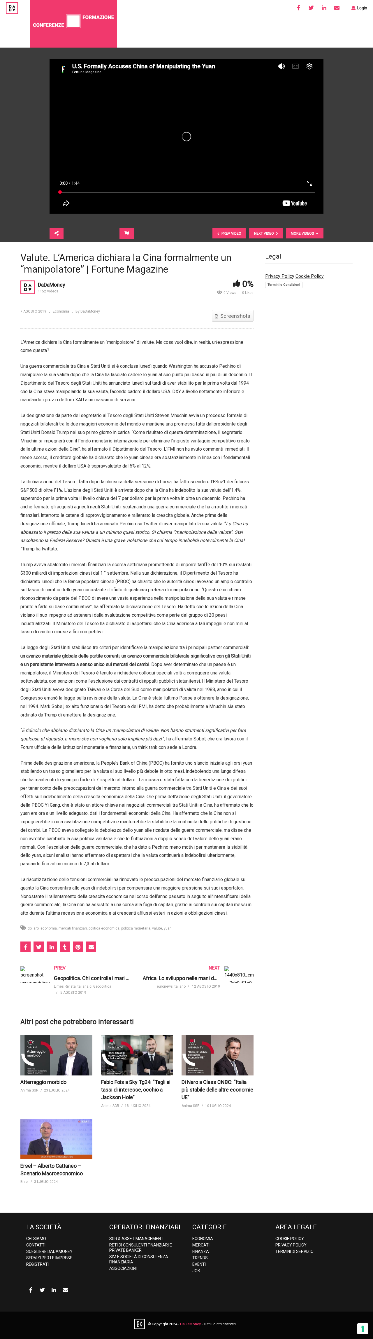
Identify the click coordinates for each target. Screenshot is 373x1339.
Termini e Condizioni (284, 285)
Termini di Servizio (294, 1251)
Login (361, 8)
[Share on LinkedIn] (52, 947)
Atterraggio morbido (43, 1082)
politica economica (104, 928)
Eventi (199, 1264)
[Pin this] (78, 947)
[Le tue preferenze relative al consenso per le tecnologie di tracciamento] (362, 1328)
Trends (200, 1258)
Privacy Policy (279, 276)
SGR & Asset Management (136, 1238)
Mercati (201, 1245)
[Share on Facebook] (25, 947)
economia (49, 928)
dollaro (33, 928)
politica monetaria (135, 928)
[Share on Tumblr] (65, 947)
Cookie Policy (309, 276)
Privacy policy (291, 1245)
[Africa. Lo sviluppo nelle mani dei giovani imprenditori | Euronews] (198, 983)
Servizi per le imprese (49, 1258)
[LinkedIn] (324, 8)
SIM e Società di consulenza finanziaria (138, 1259)
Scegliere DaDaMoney (49, 1251)
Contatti (35, 1245)
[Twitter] (311, 8)
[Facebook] (298, 8)
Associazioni (123, 1268)
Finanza (200, 1251)
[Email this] (91, 947)
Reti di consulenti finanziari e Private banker (140, 1248)
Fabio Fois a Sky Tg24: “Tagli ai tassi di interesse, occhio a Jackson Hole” (135, 1089)
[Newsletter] (336, 8)
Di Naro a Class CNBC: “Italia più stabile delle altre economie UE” (217, 1089)
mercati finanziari (73, 928)
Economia (61, 311)
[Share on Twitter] (39, 947)
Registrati (37, 1264)
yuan (168, 928)
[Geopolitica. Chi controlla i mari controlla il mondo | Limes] (75, 986)
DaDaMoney (51, 285)
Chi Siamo (36, 1238)
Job (196, 1270)
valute (157, 928)
